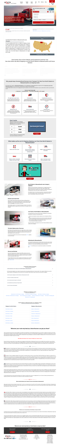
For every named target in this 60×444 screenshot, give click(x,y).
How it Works (32, 2)
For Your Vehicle (21, 2)
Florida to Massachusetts (35, 318)
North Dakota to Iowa (9, 318)
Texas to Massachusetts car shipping (25, 295)
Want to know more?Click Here (37, 133)
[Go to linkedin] (10, 438)
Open (40, 19)
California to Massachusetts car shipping (38, 295)
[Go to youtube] (7, 438)
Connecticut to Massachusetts (35, 313)
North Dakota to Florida (9, 313)
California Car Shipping (50, 442)
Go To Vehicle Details (43, 22)
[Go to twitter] (6, 438)
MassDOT (29, 245)
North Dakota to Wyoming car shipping (43, 294)
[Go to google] (12, 438)
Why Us (36, 2)
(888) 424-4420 (36, 11)
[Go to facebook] (4, 438)
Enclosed (44, 19)
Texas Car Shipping (50, 441)
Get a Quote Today (52, 1)
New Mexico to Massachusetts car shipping (12, 295)
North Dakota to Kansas (9, 320)
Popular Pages (27, 2)
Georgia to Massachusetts (35, 320)
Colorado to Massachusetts (35, 311)
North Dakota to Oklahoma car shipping (31, 294)
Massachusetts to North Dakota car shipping (17, 294)
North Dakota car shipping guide (49, 295)
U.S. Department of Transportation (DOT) (31, 85)
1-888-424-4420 (11, 259)
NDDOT (27, 234)
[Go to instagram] (9, 438)
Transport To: (35, 16)
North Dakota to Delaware (9, 311)
